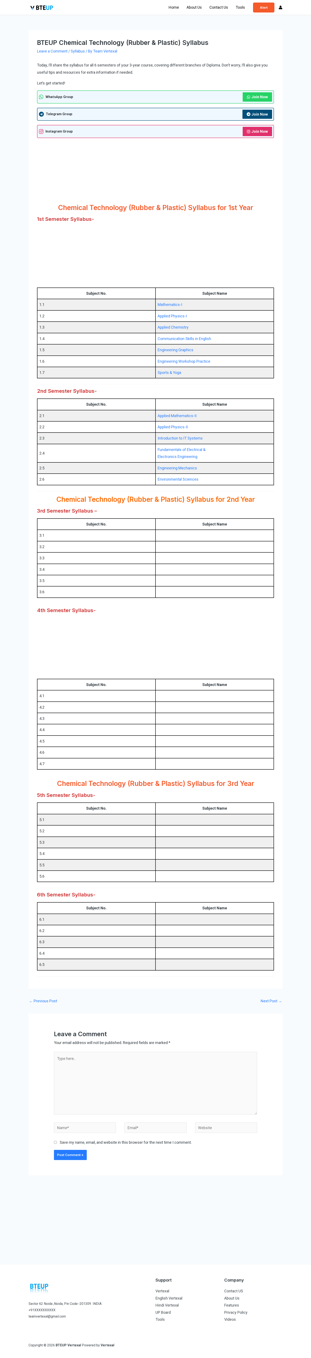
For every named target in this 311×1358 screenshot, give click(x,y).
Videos (230, 1319)
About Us (194, 7)
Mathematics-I (170, 304)
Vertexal (162, 1291)
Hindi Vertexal (167, 1305)
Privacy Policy (236, 1312)
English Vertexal (169, 1298)
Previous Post (43, 1001)
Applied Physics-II (173, 427)
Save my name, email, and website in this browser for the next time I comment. (126, 1142)
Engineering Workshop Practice (184, 361)
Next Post (271, 1001)
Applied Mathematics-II (177, 415)
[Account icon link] (280, 7)
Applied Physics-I (172, 316)
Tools (240, 7)
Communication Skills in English (184, 338)
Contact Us (218, 7)
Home (174, 7)
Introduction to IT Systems (180, 438)
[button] (263, 7)
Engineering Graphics (175, 350)
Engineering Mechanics (177, 468)
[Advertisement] (155, 172)
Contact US (233, 1291)
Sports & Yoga (169, 372)
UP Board (163, 1312)
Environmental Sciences (178, 479)
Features (231, 1305)
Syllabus (78, 51)
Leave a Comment (52, 51)
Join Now (259, 97)
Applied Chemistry (173, 327)
